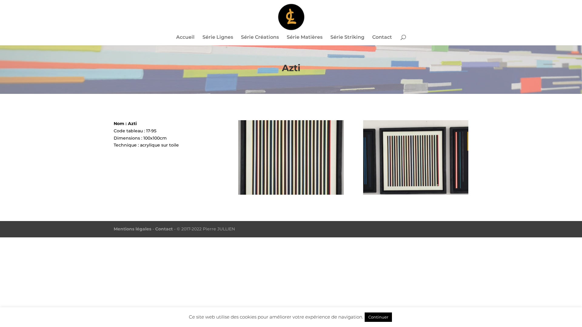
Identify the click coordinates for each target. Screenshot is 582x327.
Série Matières (305, 37)
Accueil (185, 37)
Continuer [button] (378, 317)
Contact (382, 37)
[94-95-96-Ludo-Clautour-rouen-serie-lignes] (415, 194)
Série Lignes (217, 37)
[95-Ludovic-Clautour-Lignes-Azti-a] (290, 194)
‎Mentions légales (132, 229)
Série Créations (260, 37)
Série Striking (347, 37)
